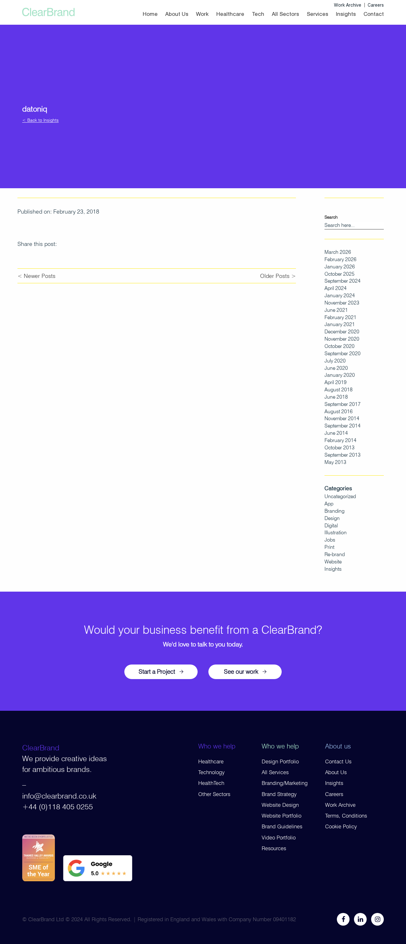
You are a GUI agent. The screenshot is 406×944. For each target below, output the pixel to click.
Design (332, 518)
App (328, 504)
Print (329, 547)
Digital (331, 526)
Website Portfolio (281, 815)
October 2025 (339, 274)
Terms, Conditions (346, 815)
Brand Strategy (279, 794)
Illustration (335, 533)
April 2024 (335, 288)
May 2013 (335, 462)
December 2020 (341, 332)
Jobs (329, 540)
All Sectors (285, 14)
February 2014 (340, 440)
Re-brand (334, 554)
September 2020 (342, 353)
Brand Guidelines (282, 826)
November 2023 (341, 303)
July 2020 (335, 361)
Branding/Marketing (285, 783)
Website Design (280, 805)
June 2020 (336, 368)
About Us (176, 14)
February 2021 (340, 317)
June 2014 (336, 433)
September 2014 (342, 426)
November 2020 (341, 339)
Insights (346, 14)
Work (202, 14)
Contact (373, 14)
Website (333, 562)
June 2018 (336, 397)
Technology (211, 772)
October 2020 (339, 346)
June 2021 (336, 310)
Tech (258, 14)
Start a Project (157, 671)
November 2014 (341, 418)
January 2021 (339, 324)
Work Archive (347, 5)
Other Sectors (214, 794)
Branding (334, 511)
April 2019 (335, 382)
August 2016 (338, 411)
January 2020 (339, 375)
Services (317, 14)
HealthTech (211, 783)
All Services (275, 772)
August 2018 (338, 390)
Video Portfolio (279, 837)
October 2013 (339, 448)
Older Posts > (278, 276)
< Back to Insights (40, 120)
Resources (274, 848)
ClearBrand (40, 747)
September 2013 (342, 455)
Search (331, 217)
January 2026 (339, 267)
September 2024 (342, 281)
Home (150, 14)
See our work (241, 671)
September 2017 (342, 404)
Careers (376, 5)
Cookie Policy (341, 826)
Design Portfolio (280, 761)
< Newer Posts (36, 276)
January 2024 (339, 295)
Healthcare (230, 14)
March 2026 (337, 252)
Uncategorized (340, 496)
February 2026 (340, 259)
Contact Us (338, 761)
